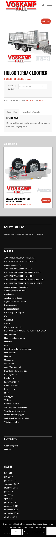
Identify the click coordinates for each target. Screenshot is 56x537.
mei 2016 (8, 495)
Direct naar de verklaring (34, 532)
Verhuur (7, 400)
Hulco (41, 100)
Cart (6, 316)
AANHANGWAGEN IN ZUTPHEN (19, 276)
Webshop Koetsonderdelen (16, 418)
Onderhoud (9, 363)
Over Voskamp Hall (12, 367)
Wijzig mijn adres (12, 422)
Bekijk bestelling (11, 309)
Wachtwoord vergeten (14, 411)
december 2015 (11, 506)
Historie (8, 341)
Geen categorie (11, 445)
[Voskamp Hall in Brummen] (23, 5)
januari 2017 (10, 480)
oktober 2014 (10, 517)
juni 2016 (8, 491)
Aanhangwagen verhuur (15, 290)
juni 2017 (8, 477)
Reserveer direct (11, 382)
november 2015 (11, 509)
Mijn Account (10, 352)
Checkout (8, 319)
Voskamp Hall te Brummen (15, 407)
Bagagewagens (11, 305)
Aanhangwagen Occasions (16, 287)
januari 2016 (10, 502)
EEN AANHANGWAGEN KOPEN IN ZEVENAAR (25, 330)
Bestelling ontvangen (14, 312)
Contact (8, 323)
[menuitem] (41, 5)
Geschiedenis (10, 334)
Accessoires (30, 100)
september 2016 (11, 484)
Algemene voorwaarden (15, 301)
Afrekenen (9, 294)
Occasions (9, 360)
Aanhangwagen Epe (13, 265)
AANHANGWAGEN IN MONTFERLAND (22, 272)
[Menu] (48, 5)
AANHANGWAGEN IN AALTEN (18, 268)
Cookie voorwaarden (13, 327)
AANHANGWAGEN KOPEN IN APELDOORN (24, 279)
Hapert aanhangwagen (14, 338)
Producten (9, 378)
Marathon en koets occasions (17, 349)
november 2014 (11, 513)
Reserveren (9, 389)
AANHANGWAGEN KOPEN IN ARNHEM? (23, 283)
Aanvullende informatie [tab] (31, 112)
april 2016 (9, 498)
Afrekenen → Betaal (13, 298)
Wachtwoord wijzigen (14, 414)
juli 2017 (8, 473)
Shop (6, 392)
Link (6, 345)
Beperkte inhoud (11, 385)
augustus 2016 (11, 487)
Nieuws (7, 356)
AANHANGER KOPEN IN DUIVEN (19, 257)
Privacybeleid (10, 374)
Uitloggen (8, 396)
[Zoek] (41, 5)
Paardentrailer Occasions (15, 371)
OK (16, 532)
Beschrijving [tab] (12, 112)
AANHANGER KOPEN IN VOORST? (20, 261)
